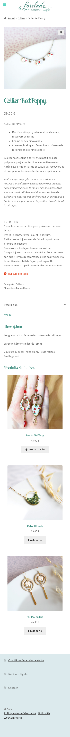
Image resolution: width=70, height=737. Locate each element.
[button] (61, 32)
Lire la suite (35, 540)
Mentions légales (18, 674)
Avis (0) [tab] (8, 314)
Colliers (21, 18)
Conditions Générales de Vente (26, 660)
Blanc (19, 288)
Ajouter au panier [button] (35, 449)
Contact (13, 688)
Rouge (26, 288)
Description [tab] (11, 304)
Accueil (11, 18)
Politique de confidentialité (20, 713)
